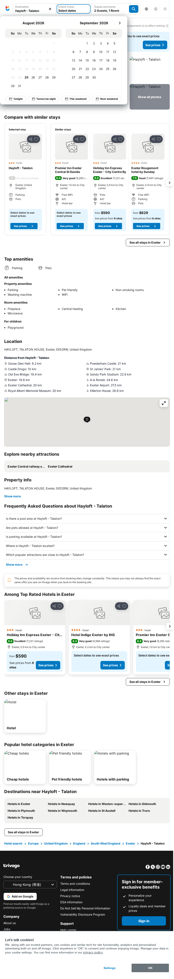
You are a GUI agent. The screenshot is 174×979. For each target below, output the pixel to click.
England (79, 843)
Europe (33, 843)
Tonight (18, 98)
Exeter (130, 843)
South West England (105, 843)
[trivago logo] (7, 9)
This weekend (78, 98)
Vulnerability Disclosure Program (81, 914)
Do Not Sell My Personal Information (84, 908)
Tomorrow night (46, 98)
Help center (67, 930)
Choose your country (17, 877)
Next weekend (109, 98)
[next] (119, 23)
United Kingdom (56, 843)
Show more (12, 496)
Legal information (71, 890)
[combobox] (34, 8)
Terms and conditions (74, 883)
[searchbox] (34, 11)
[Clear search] (50, 9)
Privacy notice (69, 896)
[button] (34, 9)
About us (9, 923)
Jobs (6, 929)
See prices (152, 45)
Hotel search (13, 843)
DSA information (70, 902)
